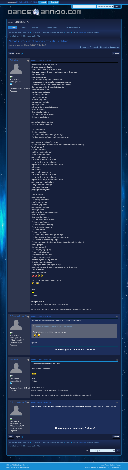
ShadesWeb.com (23, 467)
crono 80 (90, 32)
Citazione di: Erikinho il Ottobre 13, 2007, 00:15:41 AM (53, 326)
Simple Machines (23, 465)
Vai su (11, 437)
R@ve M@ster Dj (18, 316)
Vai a (87, 450)
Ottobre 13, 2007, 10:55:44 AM (41, 316)
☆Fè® (96, 32)
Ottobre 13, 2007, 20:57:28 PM (41, 402)
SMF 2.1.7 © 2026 (11, 465)
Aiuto (102, 465)
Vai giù (11, 53)
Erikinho (14, 60)
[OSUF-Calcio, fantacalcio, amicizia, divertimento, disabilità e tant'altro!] (11, 86)
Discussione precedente (89, 47)
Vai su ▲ (119, 465)
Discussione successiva (109, 47)
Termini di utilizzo (110, 465)
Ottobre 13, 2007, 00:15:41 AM (41, 60)
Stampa (116, 53)
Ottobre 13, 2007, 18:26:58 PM (41, 359)
